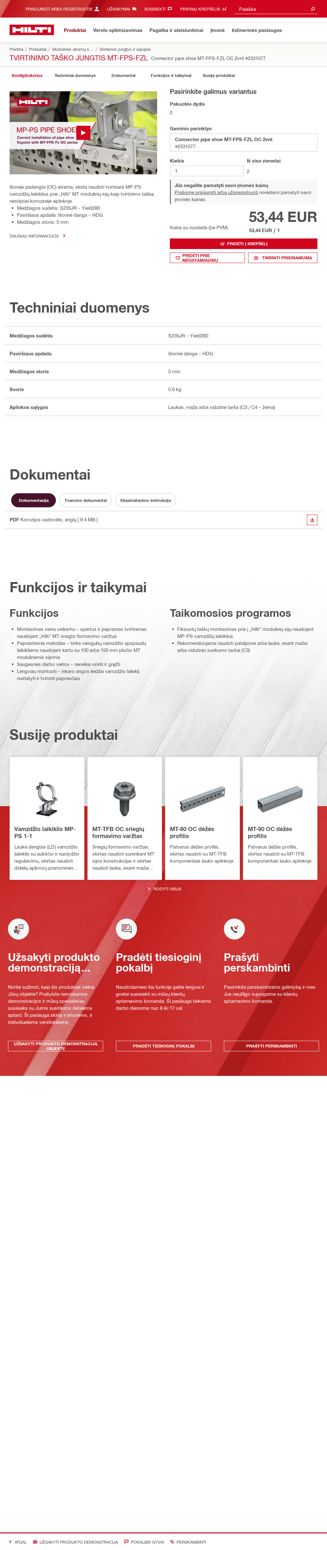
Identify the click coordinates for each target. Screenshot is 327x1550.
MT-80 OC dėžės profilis (192, 832)
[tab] (27, 75)
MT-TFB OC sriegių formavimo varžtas (118, 832)
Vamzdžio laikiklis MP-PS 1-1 (45, 832)
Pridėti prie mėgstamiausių (200, 258)
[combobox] (275, 9)
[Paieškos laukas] (313, 9)
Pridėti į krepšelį (247, 243)
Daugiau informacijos (34, 235)
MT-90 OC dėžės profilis (270, 832)
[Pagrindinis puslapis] (32, 30)
